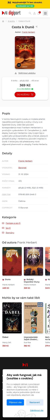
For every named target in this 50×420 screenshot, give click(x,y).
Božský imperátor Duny (31, 280)
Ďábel (5, 337)
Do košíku (23, 94)
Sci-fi (8, 228)
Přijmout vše (15, 402)
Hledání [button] (30, 13)
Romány (10, 232)
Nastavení (35, 402)
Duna (8, 279)
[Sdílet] (36, 26)
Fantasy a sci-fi (13, 223)
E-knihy (11, 21)
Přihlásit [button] (34, 13)
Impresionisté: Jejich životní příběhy (31, 339)
